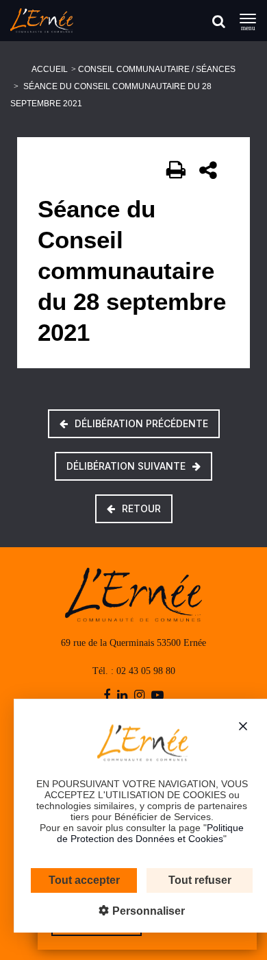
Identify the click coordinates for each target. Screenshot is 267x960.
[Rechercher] (218, 21)
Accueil (49, 69)
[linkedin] (122, 695)
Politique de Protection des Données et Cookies (150, 833)
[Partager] (208, 170)
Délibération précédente (141, 423)
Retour (141, 508)
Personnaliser (147, 911)
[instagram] (139, 695)
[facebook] (106, 695)
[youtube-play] (157, 695)
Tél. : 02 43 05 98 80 (133, 671)
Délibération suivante (126, 466)
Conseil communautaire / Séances (157, 69)
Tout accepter (84, 880)
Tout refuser (199, 880)
